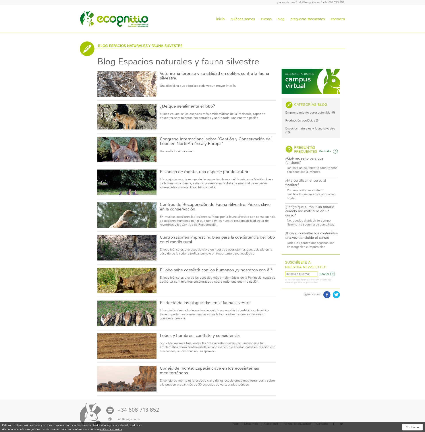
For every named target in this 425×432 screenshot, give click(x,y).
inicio (220, 19)
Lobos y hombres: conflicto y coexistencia (200, 335)
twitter (336, 294)
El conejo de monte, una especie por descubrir (204, 171)
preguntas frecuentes (307, 19)
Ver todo (325, 151)
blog (281, 19)
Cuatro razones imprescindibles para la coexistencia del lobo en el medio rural (217, 240)
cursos (266, 19)
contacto (338, 19)
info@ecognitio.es (309, 2)
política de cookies (110, 429)
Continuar (412, 427)
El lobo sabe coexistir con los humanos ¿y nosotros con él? (216, 270)
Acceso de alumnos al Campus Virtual (311, 81)
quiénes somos (243, 19)
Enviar (325, 274)
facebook (326, 294)
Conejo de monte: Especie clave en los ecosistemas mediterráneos (209, 371)
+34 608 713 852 (333, 2)
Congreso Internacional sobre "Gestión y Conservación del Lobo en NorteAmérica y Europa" (216, 141)
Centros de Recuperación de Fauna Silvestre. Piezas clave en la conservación (215, 207)
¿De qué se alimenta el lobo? (187, 106)
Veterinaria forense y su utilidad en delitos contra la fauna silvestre (214, 76)
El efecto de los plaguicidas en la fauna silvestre (205, 302)
